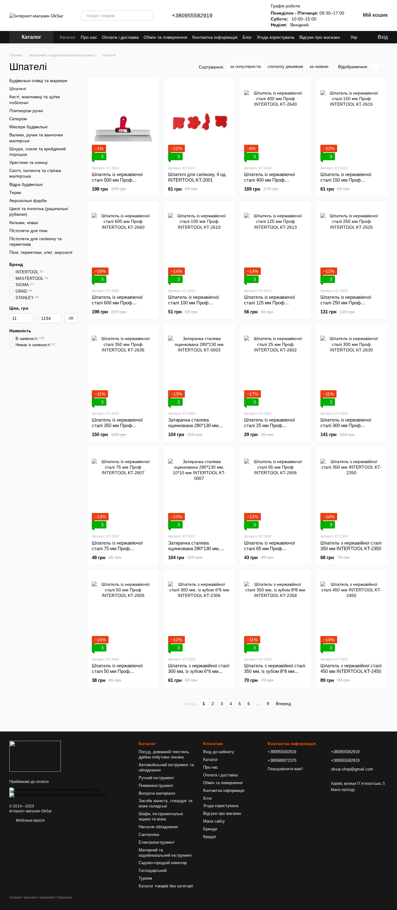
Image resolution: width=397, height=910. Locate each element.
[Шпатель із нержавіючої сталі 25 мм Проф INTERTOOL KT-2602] (275, 367)
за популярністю (245, 66)
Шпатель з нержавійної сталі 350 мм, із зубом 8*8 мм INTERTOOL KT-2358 (274, 671)
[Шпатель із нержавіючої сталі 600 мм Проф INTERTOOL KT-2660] (123, 244)
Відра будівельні (25, 184)
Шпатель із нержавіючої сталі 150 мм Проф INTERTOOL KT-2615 (345, 180)
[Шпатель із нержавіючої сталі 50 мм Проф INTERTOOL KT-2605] (123, 613)
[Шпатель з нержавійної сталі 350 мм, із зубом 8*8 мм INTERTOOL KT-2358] (275, 613)
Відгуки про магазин (319, 37)
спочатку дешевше (285, 66)
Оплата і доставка (120, 37)
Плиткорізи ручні (26, 110)
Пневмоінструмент (156, 785)
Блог (247, 37)
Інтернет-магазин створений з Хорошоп (40, 897)
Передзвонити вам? (285, 769)
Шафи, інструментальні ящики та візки (161, 816)
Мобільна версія (30, 820)
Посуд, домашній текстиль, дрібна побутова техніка (164, 754)
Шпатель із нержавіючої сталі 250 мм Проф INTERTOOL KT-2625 (345, 302)
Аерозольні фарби (28, 200)
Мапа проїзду (343, 790)
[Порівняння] (236, 15)
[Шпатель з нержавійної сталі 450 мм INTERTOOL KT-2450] (351, 613)
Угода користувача (275, 37)
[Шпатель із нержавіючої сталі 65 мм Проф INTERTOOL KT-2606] (275, 489)
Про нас (89, 37)
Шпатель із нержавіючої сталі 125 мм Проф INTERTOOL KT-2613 (269, 302)
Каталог (68, 37)
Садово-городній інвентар (163, 862)
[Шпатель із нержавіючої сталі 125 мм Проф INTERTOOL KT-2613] (275, 244)
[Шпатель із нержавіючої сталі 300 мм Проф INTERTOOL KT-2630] (351, 367)
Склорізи (18, 118)
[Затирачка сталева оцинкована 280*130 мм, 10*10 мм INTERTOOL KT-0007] (199, 489)
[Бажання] (252, 15)
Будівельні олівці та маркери (38, 80)
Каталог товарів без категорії (166, 886)
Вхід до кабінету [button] (218, 751)
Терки (15, 192)
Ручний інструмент (156, 777)
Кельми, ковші (23, 222)
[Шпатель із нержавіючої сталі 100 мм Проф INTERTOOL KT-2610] (199, 244)
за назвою (319, 66)
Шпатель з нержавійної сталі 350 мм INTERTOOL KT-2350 (350, 545)
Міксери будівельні (28, 126)
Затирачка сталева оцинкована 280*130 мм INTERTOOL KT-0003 (193, 425)
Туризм (145, 878)
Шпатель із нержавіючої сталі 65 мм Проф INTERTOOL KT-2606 (269, 548)
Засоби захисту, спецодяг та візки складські (165, 803)
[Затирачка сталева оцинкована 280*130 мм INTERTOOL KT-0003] (199, 367)
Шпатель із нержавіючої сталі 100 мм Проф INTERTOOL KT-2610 (193, 302)
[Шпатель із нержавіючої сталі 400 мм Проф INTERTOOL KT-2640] (275, 121)
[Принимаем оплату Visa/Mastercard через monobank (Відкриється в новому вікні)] (58, 795)
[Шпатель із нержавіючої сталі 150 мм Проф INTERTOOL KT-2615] (351, 121)
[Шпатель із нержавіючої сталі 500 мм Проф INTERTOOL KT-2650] (123, 121)
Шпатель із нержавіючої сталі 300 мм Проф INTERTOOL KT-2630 (345, 425)
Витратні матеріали (157, 793)
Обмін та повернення (165, 37)
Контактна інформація (215, 37)
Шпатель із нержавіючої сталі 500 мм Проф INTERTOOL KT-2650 (117, 180)
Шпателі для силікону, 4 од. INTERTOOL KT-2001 (197, 177)
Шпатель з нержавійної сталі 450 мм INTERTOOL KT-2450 (350, 668)
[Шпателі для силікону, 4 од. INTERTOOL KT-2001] (199, 121)
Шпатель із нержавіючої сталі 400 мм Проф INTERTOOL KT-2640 (269, 180)
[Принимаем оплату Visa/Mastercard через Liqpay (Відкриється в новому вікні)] (54, 790)
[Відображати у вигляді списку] (383, 67)
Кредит (209, 836)
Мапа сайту (214, 821)
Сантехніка (149, 834)
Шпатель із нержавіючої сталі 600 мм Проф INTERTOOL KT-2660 (117, 302)
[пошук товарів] (148, 15)
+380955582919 (192, 15)
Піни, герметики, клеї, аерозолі (40, 252)
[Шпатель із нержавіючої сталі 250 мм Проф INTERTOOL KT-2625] (351, 244)
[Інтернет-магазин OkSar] (35, 756)
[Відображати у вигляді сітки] (375, 67)
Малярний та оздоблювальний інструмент (165, 853)
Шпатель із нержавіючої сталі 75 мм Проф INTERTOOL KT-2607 (117, 548)
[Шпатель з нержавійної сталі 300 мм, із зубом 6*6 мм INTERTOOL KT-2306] (199, 613)
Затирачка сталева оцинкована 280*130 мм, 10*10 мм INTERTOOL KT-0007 (195, 551)
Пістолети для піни (28, 230)
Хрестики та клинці (28, 162)
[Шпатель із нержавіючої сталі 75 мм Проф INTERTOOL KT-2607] (123, 489)
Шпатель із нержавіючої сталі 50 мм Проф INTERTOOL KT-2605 (117, 671)
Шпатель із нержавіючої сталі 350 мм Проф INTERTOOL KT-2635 (117, 425)
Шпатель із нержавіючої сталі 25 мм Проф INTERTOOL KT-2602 (269, 425)
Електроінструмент (157, 842)
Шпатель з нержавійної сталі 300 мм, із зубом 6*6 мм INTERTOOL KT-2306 (198, 671)
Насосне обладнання (158, 826)
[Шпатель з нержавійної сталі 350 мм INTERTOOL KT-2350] (351, 489)
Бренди (210, 829)
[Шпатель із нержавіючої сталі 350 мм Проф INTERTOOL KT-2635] (123, 367)
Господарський (153, 870)
